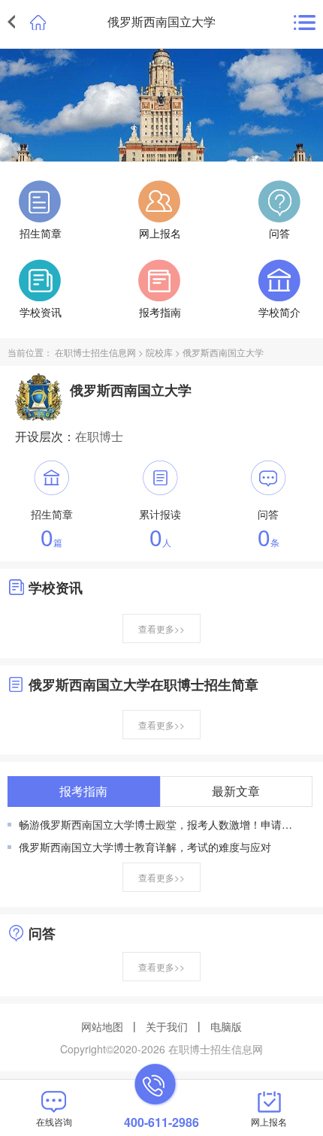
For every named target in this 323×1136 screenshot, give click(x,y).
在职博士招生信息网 (95, 352)
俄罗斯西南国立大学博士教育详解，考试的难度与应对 (145, 846)
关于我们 (167, 1026)
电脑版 (226, 1026)
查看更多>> (161, 628)
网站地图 (102, 1026)
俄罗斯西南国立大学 (223, 352)
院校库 (159, 352)
